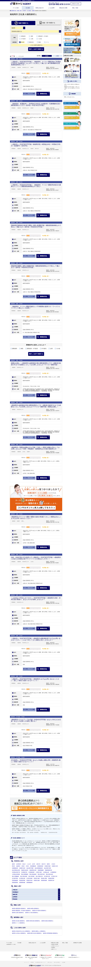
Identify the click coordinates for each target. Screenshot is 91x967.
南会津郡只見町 (47, 868)
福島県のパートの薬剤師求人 (18, 922)
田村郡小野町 (44, 878)
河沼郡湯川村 (24, 872)
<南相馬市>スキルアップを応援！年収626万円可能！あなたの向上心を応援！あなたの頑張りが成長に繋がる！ (36, 720)
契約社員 (31, 42)
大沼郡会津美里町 (16, 874)
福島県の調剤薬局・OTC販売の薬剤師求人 (21, 910)
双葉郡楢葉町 (15, 880)
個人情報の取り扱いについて (40, 962)
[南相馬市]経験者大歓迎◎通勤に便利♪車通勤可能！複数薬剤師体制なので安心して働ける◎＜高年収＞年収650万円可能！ (36, 226)
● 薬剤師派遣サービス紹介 (11, 944)
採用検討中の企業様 (77, 942)
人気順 (57, 55)
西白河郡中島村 (41, 874)
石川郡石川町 (47, 876)
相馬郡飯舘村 (29, 882)
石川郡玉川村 (54, 876)
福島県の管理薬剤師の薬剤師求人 (50, 933)
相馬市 (48, 864)
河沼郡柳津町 (31, 872)
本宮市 (27, 866)
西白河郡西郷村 (24, 874)
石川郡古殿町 (29, 878)
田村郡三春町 (37, 878)
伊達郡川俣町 (48, 866)
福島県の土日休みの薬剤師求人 (19, 933)
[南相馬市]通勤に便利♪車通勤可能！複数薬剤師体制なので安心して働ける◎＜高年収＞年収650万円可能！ (35, 266)
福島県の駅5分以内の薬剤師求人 (34, 933)
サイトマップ (26, 962)
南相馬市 (18, 866)
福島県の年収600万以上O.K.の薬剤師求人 (21, 931)
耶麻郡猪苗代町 (48, 870)
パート (47, 42)
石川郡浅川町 (22, 878)
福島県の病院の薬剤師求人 (33, 908)
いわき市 (29, 864)
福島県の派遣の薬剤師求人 (47, 920)
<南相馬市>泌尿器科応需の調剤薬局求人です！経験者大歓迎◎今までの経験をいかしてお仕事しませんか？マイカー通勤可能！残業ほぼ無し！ (36, 406)
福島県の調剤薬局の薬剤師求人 (19, 908)
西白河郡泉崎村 (33, 874)
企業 (32, 38)
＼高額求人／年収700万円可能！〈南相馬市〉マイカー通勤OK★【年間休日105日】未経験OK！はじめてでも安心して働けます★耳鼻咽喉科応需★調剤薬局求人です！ (36, 63)
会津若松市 (18, 864)
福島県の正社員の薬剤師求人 (18, 920)
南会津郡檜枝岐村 (39, 868)
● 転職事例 (53, 947)
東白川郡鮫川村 (39, 876)
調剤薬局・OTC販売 (43, 36)
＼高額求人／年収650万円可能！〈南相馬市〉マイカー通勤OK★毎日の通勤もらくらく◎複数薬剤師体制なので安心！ (36, 185)
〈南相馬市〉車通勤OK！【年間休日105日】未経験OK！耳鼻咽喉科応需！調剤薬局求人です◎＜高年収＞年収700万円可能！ (36, 104)
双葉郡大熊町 (37, 880)
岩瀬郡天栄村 (22, 868)
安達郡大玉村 (55, 866)
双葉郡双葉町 (44, 880)
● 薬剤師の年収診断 (54, 944)
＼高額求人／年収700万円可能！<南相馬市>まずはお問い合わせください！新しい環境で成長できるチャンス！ (35, 679)
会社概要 (63, 962)
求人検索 (28, 7)
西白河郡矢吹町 (49, 874)
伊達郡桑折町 (33, 866)
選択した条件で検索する (36, 49)
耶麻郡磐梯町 (41, 870)
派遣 (40, 42)
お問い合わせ (49, 962)
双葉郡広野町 (51, 878)
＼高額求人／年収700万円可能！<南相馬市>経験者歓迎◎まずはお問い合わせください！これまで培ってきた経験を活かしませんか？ (35, 639)
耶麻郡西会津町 (33, 870)
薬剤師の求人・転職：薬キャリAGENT (18, 10)
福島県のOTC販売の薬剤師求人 (39, 910)
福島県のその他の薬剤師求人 (31, 912)
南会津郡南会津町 (16, 870)
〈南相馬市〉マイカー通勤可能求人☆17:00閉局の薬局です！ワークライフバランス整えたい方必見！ (35, 307)
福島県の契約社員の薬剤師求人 (33, 920)
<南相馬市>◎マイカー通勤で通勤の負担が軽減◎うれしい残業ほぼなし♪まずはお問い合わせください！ (36, 517)
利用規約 (32, 962)
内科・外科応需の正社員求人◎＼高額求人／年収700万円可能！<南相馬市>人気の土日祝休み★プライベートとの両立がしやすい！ (36, 558)
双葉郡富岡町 (22, 880)
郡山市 (24, 864)
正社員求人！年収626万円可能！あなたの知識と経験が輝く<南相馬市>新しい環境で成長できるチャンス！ (36, 760)
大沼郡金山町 (46, 872)
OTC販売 (23, 38)
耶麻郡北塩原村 (24, 870)
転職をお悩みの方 (40, 7)
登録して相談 (75, 7)
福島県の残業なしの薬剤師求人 (39, 931)
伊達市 (23, 866)
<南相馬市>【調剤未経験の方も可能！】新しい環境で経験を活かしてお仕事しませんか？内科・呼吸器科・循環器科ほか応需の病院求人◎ (35, 448)
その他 (40, 38)
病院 (32, 36)
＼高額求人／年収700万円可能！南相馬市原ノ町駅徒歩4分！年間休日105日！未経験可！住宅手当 (35, 145)
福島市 (13, 864)
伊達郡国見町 (40, 866)
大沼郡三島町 (39, 872)
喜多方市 (44, 864)
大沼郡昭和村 (53, 872)
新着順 (46, 55)
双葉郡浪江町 (51, 880)
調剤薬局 (23, 36)
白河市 (33, 864)
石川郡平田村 (15, 878)
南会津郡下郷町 (30, 868)
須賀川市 (38, 864)
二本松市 (53, 864)
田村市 (13, 866)
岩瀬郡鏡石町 (15, 868)
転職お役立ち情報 (63, 7)
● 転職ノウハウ (53, 949)
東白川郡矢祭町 (23, 876)
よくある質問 (51, 7)
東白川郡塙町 (31, 876)
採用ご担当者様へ (57, 962)
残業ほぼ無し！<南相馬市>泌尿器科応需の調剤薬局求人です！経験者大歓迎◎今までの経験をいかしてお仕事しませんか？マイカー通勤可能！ (36, 363)
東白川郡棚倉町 (15, 876)
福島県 (33, 10)
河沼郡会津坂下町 (16, 872)
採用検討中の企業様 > (76, 3)
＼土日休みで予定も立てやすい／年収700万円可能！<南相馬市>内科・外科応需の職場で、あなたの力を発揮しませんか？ (36, 598)
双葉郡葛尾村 (15, 882)
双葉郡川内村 (29, 880)
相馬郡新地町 (22, 882)
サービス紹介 (16, 7)
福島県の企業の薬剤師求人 (18, 912)
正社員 (22, 42)
